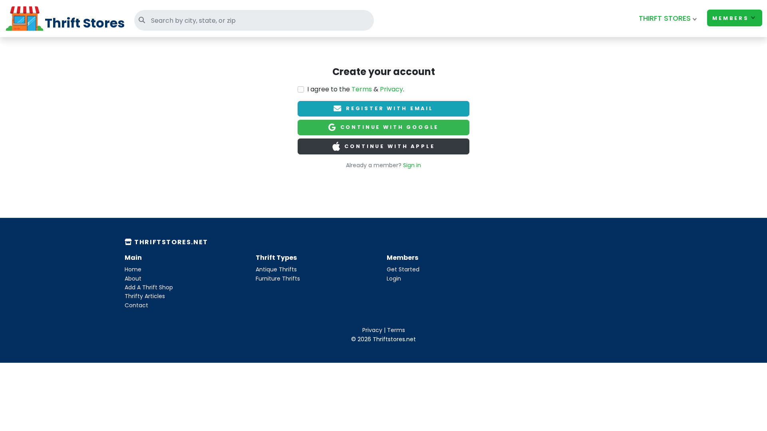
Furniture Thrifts (278, 279)
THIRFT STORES (665, 18)
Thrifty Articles (145, 296)
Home (133, 269)
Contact (136, 305)
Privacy (391, 89)
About (133, 279)
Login (394, 279)
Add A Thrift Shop (149, 287)
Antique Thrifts (276, 269)
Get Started (403, 269)
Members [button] (730, 18)
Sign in (412, 165)
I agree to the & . (355, 89)
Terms (362, 89)
